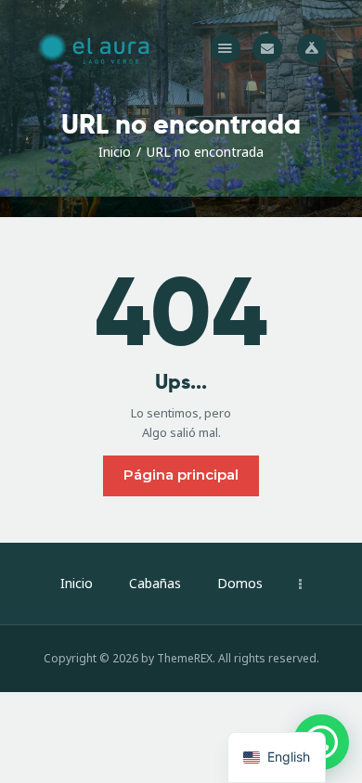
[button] (225, 48)
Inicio (114, 152)
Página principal (181, 474)
